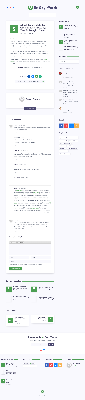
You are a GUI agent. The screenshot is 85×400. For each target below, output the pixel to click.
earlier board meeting (26, 193)
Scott (15, 137)
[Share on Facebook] (28, 76)
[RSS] (16, 7)
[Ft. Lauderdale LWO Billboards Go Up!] (42, 319)
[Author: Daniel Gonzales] (22, 98)
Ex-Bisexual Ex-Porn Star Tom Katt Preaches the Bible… (70, 92)
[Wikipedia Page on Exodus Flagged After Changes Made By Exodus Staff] (17, 320)
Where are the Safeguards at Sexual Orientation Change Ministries (71, 34)
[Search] (77, 7)
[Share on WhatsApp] (40, 76)
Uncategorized (39, 67)
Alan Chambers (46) (72, 148)
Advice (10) (62, 145)
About (36, 15)
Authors (47, 15)
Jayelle (15, 125)
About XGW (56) (73, 140)
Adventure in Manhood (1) (66, 143)
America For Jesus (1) (65, 153)
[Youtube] (10, 7)
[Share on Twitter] (32, 76)
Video (34, 366)
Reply (16, 132)
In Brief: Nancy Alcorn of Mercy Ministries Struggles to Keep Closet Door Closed (71, 84)
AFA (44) (70, 145)
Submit (51, 344)
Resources (41, 15)
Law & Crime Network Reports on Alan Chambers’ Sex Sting (21, 288)
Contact (52, 15)
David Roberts (66, 108)
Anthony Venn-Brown (68, 73)
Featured (26, 363)
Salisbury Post (19, 190)
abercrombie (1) (63, 140)
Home (32, 15)
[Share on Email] (36, 76)
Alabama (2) (63, 148)
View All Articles (30, 108)
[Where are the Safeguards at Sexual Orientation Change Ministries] (61, 34)
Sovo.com (15, 39)
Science (32, 363)
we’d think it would (35, 208)
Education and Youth (28, 67)
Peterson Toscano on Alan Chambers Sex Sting (70, 41)
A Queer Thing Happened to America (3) (68, 138)
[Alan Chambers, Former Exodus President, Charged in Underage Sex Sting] (9, 299)
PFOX (34, 67)
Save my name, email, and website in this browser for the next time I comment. (26, 264)
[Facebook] (7, 7)
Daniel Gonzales (33, 99)
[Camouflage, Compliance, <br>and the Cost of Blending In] (34, 299)
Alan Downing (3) (64, 151)
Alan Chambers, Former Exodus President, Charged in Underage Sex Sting (21, 298)
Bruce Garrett (17, 150)
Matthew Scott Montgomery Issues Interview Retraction (70, 101)
